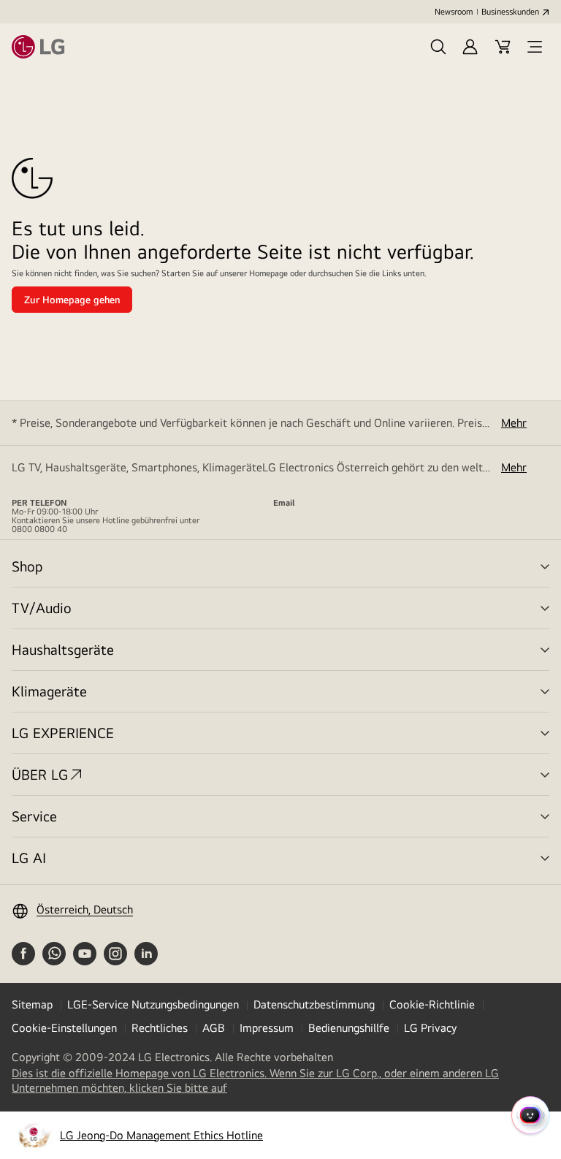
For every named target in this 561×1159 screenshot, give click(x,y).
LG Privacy (430, 1028)
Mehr (514, 423)
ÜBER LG (40, 774)
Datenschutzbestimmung (314, 1004)
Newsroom (454, 12)
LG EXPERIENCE (63, 732)
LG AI (29, 857)
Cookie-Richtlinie (432, 1004)
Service (34, 816)
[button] (438, 46)
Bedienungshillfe (348, 1028)
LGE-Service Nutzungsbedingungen (153, 1004)
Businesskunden (510, 12)
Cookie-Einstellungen (64, 1028)
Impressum (267, 1028)
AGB (213, 1028)
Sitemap (32, 1004)
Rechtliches (159, 1028)
